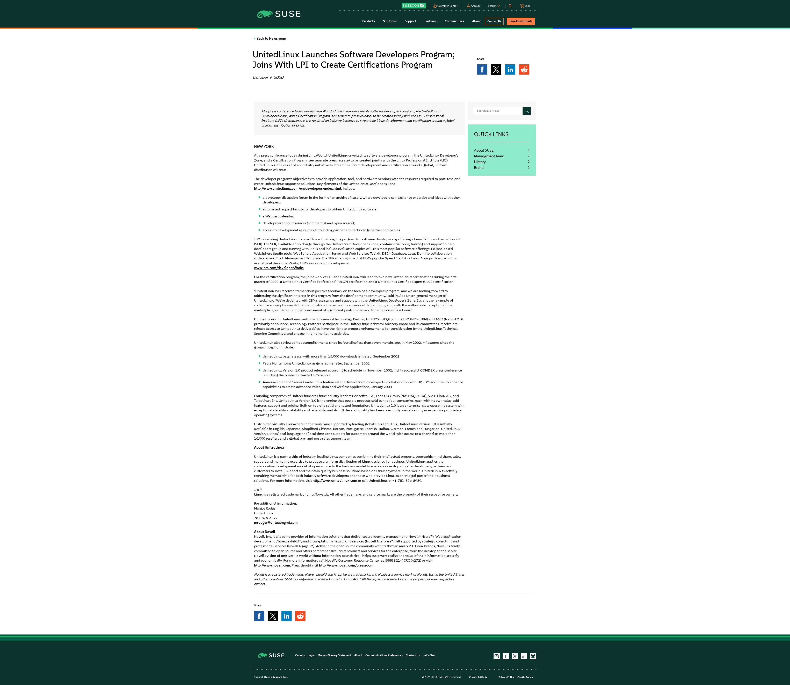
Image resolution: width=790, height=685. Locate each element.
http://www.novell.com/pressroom (346, 565)
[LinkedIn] (524, 656)
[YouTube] (497, 656)
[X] (515, 656)
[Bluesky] (533, 656)
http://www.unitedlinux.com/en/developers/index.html (297, 188)
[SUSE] (272, 655)
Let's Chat (429, 655)
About (358, 655)
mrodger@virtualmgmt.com (276, 522)
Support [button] (410, 21)
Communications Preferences (384, 655)
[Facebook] (506, 656)
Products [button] (368, 21)
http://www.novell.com (272, 565)
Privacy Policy (506, 677)
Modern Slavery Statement (334, 655)
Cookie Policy (525, 677)
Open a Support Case (276, 677)
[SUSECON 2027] (414, 5)
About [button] (476, 21)
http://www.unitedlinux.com (335, 480)
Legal (311, 655)
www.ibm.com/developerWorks (279, 268)
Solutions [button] (390, 21)
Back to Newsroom (271, 38)
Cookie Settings (478, 677)
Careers (300, 655)
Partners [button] (430, 21)
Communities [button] (454, 21)
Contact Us (413, 655)
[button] (415, 4)
